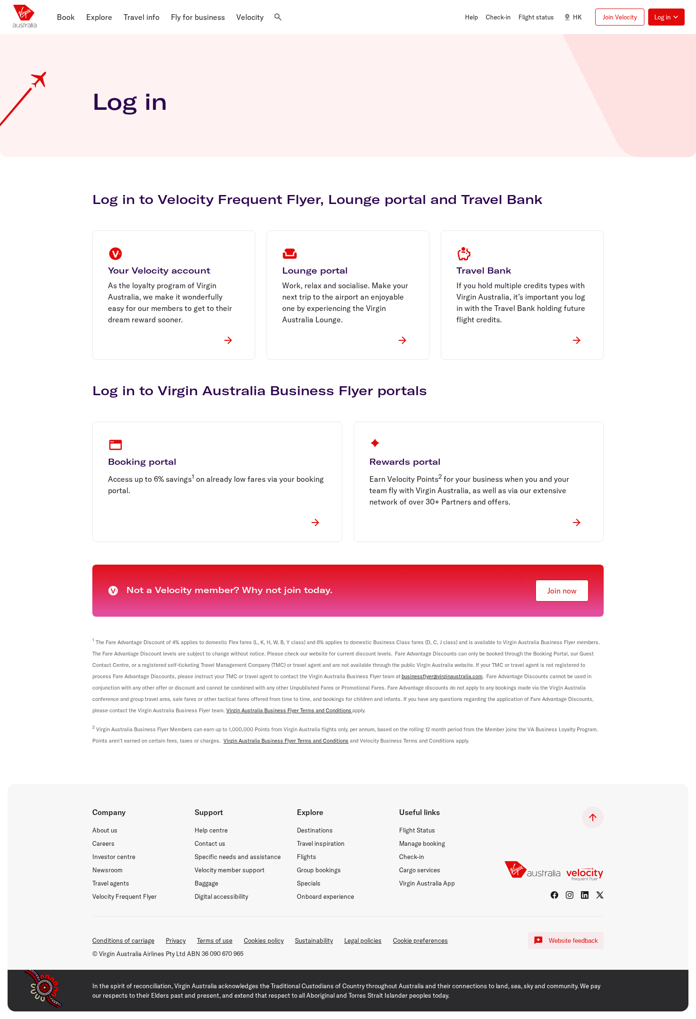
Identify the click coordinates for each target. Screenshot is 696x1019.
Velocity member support (230, 870)
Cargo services (419, 870)
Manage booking (422, 843)
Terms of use (214, 940)
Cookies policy (264, 940)
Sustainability (314, 940)
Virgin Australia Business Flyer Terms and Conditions (289, 710)
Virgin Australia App (427, 883)
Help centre (211, 830)
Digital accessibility (221, 896)
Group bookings (319, 870)
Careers (103, 843)
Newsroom (107, 870)
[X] (600, 895)
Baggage (206, 883)
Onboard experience (325, 896)
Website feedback (573, 940)
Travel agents (110, 883)
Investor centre (113, 856)
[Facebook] (554, 895)
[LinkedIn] (585, 895)
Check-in (411, 856)
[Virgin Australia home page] (24, 17)
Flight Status (417, 830)
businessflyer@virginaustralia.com (442, 676)
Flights (306, 856)
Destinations (315, 830)
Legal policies (363, 940)
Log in (129, 101)
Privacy (176, 940)
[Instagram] (569, 895)
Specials (309, 883)
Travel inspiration (321, 843)
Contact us (210, 843)
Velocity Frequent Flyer (124, 896)
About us (104, 830)
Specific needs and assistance (238, 856)
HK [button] (577, 17)
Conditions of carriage (123, 940)
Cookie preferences (420, 940)
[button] (66, 17)
